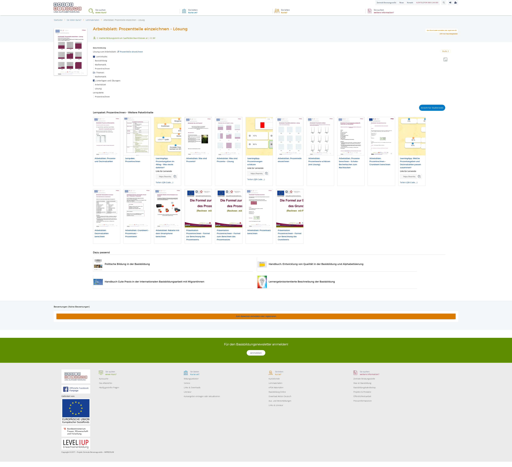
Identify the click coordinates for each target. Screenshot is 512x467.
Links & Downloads (192, 387)
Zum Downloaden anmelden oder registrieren (441, 30)
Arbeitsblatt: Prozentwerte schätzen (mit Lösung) (319, 162)
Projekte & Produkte (362, 392)
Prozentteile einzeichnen (131, 51)
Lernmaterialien (275, 383)
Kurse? (285, 11)
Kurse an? (193, 11)
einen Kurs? (100, 11)
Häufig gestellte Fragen (109, 387)
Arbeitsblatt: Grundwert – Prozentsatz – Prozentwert (137, 234)
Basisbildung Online (277, 392)
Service (187, 383)
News (401, 2)
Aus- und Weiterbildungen (280, 401)
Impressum (109, 452)
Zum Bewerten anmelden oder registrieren (256, 316)
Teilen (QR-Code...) (164, 182)
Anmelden (450, 2)
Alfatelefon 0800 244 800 (427, 2)
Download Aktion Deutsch (280, 396)
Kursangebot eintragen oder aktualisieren (202, 396)
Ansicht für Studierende (432, 108)
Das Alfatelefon (105, 383)
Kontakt (410, 2)
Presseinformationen (362, 401)
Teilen (445, 59)
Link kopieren (174, 176)
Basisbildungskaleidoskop (364, 387)
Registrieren (455, 2)
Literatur (187, 392)
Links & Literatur (276, 405)
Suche (443, 2)
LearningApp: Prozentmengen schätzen (254, 162)
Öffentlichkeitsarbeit (362, 396)
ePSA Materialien (276, 387)
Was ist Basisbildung (362, 383)
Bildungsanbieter (191, 378)
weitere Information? (384, 11)
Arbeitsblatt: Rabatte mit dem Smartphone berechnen (167, 234)
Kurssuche (103, 378)
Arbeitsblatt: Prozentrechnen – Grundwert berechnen (379, 162)
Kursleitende (274, 378)
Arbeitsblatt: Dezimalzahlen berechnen (102, 234)
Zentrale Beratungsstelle (386, 2)
